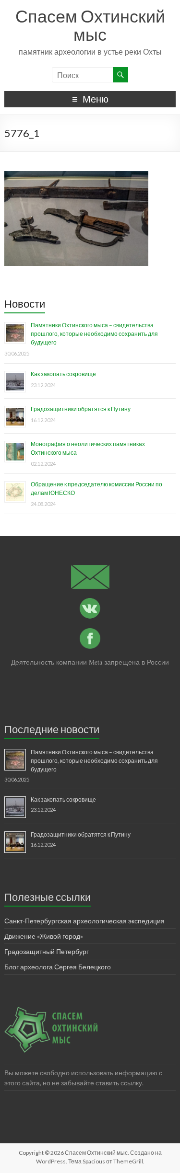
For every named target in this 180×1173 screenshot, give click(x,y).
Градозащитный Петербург (46, 951)
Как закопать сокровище (63, 374)
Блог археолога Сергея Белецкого (57, 967)
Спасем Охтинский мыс (90, 25)
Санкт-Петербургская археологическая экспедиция (84, 921)
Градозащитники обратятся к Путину (81, 409)
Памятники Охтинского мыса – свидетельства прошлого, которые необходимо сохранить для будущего (94, 334)
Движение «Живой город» (43, 936)
